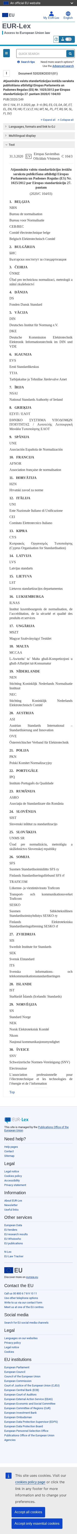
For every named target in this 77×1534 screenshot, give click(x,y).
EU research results (16, 1234)
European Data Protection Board (23, 1426)
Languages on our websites (21, 1338)
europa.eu (32, 1277)
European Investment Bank (20, 1412)
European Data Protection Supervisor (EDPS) (31, 1421)
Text (12, 144)
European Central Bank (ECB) (21, 1390)
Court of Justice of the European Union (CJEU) (32, 1385)
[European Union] (13, 1270)
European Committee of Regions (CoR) (27, 1408)
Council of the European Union (22, 1376)
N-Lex (7, 1251)
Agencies (10, 1440)
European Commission (17, 1381)
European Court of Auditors (20, 1394)
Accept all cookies (28, 1512)
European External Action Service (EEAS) (28, 1399)
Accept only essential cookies (37, 1523)
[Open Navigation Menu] (6, 53)
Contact (9, 1151)
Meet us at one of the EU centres (24, 1307)
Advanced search (63, 66)
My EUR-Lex (51, 17)
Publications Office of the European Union (29, 1435)
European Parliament (16, 1367)
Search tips (27, 62)
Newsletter (11, 1205)
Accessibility (12, 1180)
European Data (13, 1225)
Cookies (9, 1351)
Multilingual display (22, 135)
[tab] (39, 126)
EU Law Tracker (13, 1256)
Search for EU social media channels (26, 1322)
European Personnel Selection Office (26, 1430)
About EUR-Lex (13, 1200)
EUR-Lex (16, 26)
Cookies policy (13, 1176)
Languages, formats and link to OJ (32, 126)
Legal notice (11, 1171)
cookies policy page (30, 1482)
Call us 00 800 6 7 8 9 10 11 (20, 1293)
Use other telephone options (21, 1298)
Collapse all (67, 119)
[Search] (70, 53)
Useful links (11, 1209)
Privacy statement (15, 1185)
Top (12, 1092)
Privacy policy (12, 1342)
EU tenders (10, 1229)
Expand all (49, 119)
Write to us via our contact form (23, 1302)
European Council (14, 1371)
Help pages (11, 1146)
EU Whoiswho (12, 1238)
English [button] (68, 17)
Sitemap (9, 1155)
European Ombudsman (18, 1417)
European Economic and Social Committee (29, 1403)
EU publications (13, 1243)
